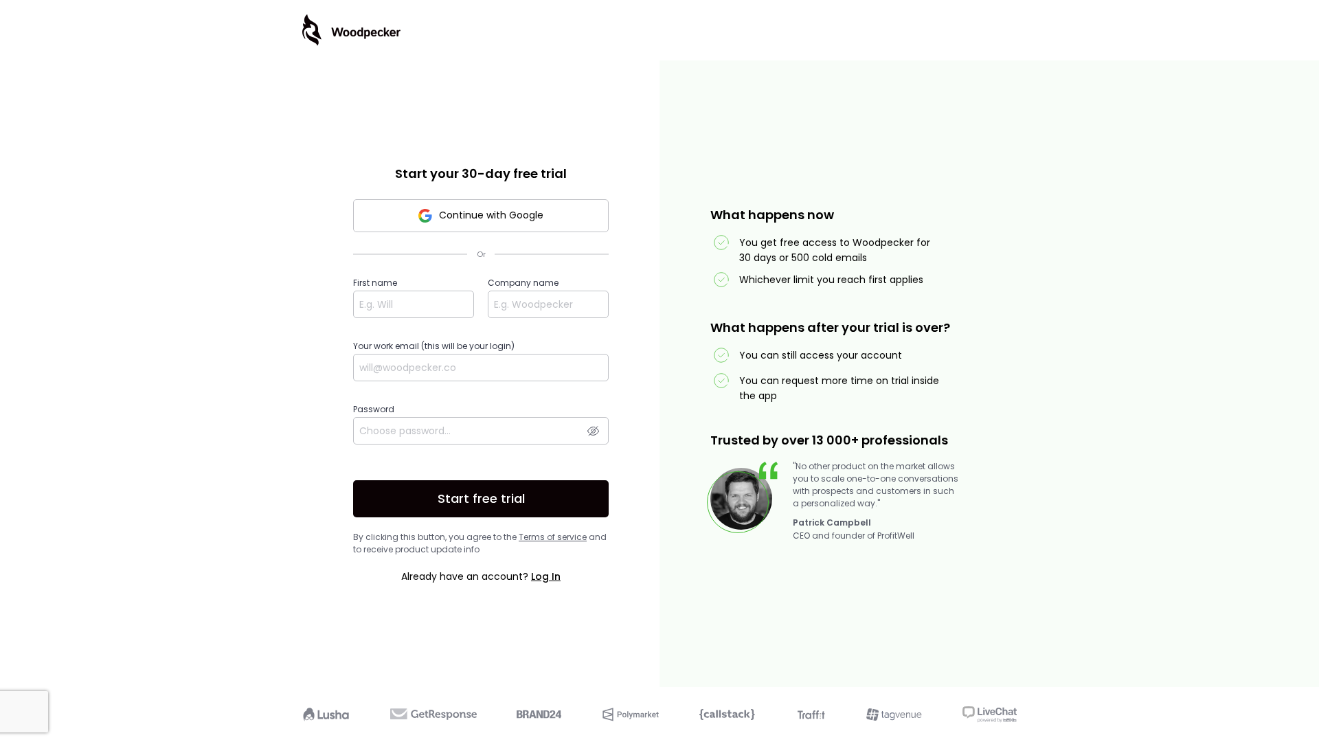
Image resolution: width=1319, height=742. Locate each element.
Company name (523, 283)
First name (375, 283)
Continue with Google (491, 215)
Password (373, 409)
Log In (546, 576)
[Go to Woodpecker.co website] (351, 30)
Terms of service (553, 537)
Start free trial (481, 498)
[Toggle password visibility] (593, 430)
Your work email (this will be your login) (434, 346)
